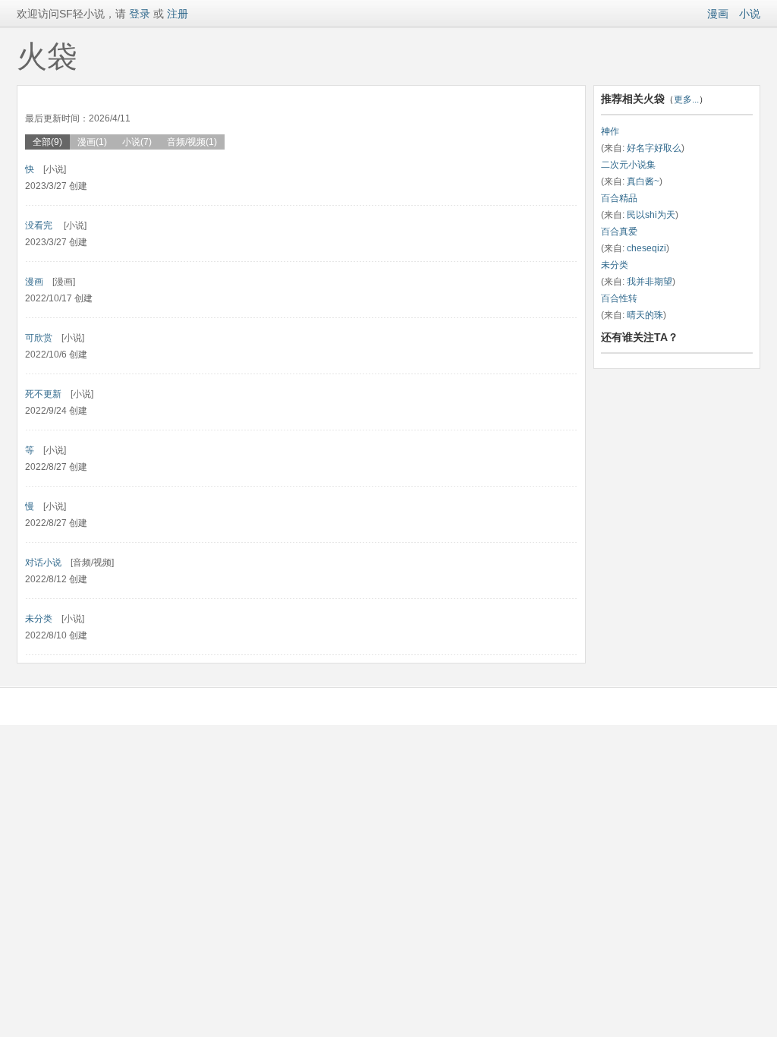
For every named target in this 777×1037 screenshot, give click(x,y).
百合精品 (619, 198)
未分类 (38, 618)
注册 (177, 14)
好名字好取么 (654, 148)
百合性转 (619, 298)
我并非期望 (649, 281)
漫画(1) (92, 142)
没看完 (40, 225)
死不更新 (43, 394)
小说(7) (137, 142)
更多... (686, 99)
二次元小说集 (628, 164)
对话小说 (43, 562)
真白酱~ (643, 181)
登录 (138, 14)
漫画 (717, 14)
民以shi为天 (651, 215)
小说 (749, 14)
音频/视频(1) (192, 142)
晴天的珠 (645, 315)
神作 (610, 131)
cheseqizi (646, 248)
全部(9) (47, 142)
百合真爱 (619, 231)
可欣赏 (38, 338)
